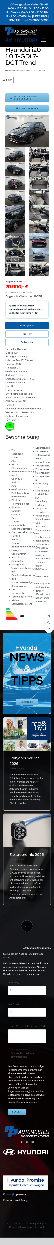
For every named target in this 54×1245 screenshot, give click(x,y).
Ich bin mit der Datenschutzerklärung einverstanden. (23, 1053)
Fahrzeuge (17, 70)
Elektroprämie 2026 (26, 854)
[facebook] (21, 1142)
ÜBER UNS (40, 16)
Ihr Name (14, 982)
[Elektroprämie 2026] (27, 830)
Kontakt (7, 1194)
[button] (27, 325)
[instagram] (32, 1142)
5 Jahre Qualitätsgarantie (37, 947)
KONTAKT (14, 20)
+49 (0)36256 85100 (36, 20)
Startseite (8, 70)
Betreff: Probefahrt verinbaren (25, 1026)
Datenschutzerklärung (15, 1200)
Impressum (19, 1194)
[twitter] (27, 1142)
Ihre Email (14, 1004)
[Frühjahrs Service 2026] (27, 734)
